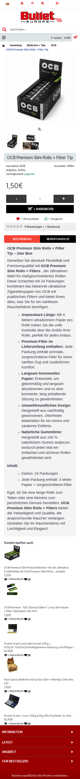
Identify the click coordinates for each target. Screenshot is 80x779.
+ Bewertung (52, 226)
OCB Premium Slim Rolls (19, 563)
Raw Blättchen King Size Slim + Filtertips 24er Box (34, 675)
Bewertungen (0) (58, 239)
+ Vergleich (55, 218)
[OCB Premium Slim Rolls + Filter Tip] (40, 90)
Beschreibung (22, 239)
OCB (22, 166)
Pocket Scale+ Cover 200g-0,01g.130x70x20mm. (33, 712)
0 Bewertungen (33, 226)
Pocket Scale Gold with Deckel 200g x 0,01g (30, 639)
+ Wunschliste (30, 218)
